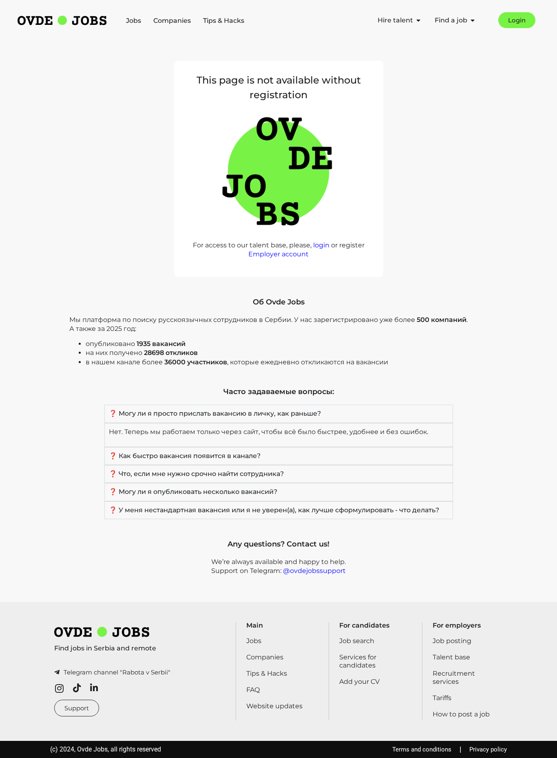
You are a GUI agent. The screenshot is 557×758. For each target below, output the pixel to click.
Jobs (133, 20)
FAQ (253, 690)
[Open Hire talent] (418, 20)
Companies (172, 20)
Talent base (451, 657)
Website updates (274, 706)
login (321, 245)
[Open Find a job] (472, 20)
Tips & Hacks (223, 20)
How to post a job (461, 714)
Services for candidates (357, 661)
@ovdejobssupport (314, 571)
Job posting (452, 641)
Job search (356, 641)
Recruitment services (454, 677)
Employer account (278, 254)
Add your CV (359, 681)
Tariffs (442, 698)
